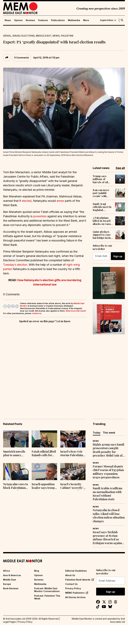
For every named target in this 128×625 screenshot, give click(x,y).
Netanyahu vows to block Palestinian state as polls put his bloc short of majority (15, 486)
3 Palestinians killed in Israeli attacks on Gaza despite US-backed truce (102, 220)
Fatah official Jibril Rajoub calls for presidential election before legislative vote (44, 454)
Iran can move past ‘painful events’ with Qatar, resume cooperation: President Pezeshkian (101, 193)
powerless (40, 216)
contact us (36, 313)
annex (60, 200)
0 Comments (21, 57)
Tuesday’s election (15, 264)
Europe (7, 584)
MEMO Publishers (75, 592)
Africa (6, 570)
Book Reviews (10, 588)
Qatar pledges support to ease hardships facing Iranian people (102, 234)
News (8, 20)
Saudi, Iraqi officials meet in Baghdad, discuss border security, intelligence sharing (102, 206)
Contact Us (71, 584)
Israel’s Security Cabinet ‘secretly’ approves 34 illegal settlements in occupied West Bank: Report (72, 486)
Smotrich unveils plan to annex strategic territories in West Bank (15, 454)
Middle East (43, 35)
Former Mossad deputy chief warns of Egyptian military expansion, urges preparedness (108, 472)
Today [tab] (96, 432)
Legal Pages (9, 621)
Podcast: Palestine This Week (47, 597)
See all (120, 168)
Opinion (18, 20)
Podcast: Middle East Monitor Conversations (47, 590)
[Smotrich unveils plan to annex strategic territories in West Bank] (16, 438)
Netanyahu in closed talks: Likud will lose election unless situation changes (109, 515)
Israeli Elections (23, 35)
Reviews (30, 20)
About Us (70, 575)
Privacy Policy (73, 588)
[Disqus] (44, 366)
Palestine (67, 35)
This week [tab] (109, 432)
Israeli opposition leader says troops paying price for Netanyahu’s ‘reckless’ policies (44, 486)
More (86, 20)
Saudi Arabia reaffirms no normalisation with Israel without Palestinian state (107, 493)
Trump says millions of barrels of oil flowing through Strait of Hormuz (102, 179)
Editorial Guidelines (76, 570)
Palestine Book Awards (77, 579)
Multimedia (74, 20)
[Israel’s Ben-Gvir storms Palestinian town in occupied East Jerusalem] (73, 438)
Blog (36, 570)
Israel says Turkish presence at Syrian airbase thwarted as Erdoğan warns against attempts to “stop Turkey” (108, 537)
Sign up (117, 256)
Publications (58, 20)
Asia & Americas (12, 575)
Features (43, 20)
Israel (7, 35)
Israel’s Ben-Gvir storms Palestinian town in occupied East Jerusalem (72, 454)
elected (26, 200)
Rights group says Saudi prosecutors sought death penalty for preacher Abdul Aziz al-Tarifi (108, 450)
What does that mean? (76, 311)
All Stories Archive (75, 597)
